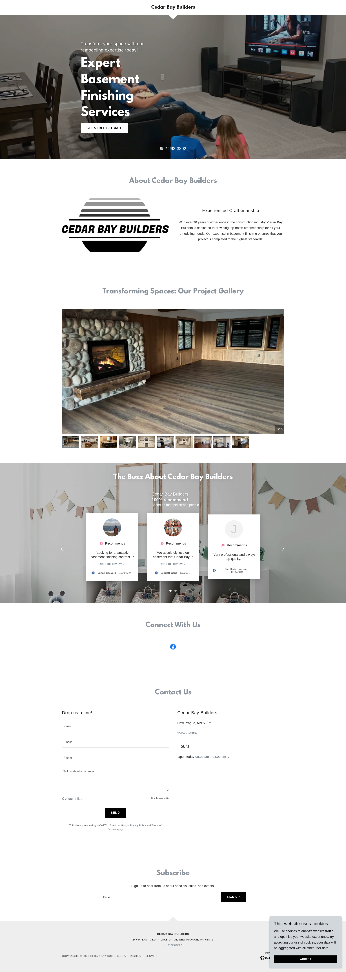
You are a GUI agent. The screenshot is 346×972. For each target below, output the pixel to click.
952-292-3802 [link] (173, 148)
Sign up (233, 896)
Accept (305, 959)
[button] (63, 798)
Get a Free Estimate (104, 128)
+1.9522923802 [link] (173, 945)
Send (115, 812)
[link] (173, 7)
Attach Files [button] (73, 799)
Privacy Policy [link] (138, 825)
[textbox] (115, 726)
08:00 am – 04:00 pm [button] (210, 757)
